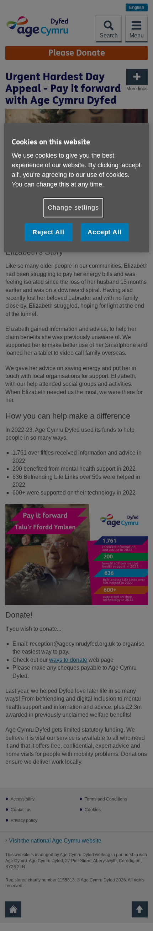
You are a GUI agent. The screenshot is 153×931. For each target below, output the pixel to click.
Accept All (105, 231)
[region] (76, 187)
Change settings (73, 207)
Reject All (48, 231)
